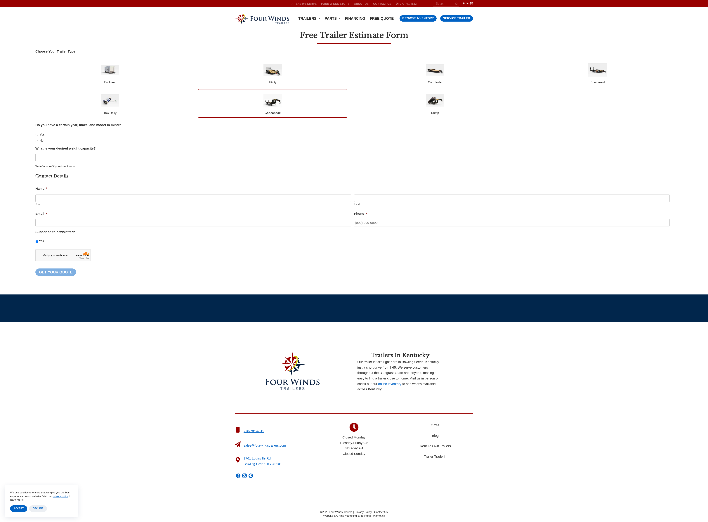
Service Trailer (456, 18)
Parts (331, 18)
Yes (42, 134)
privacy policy (60, 496)
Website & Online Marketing (340, 515)
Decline (38, 508)
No (42, 140)
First (38, 204)
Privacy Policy (363, 512)
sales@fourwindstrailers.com (265, 445)
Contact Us (382, 3)
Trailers (307, 18)
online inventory (389, 384)
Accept (19, 508)
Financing (355, 18)
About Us (361, 3)
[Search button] (456, 3)
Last (357, 204)
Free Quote (382, 18)
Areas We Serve (304, 3)
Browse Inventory (418, 18)
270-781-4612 (408, 3)
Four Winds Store (335, 3)
